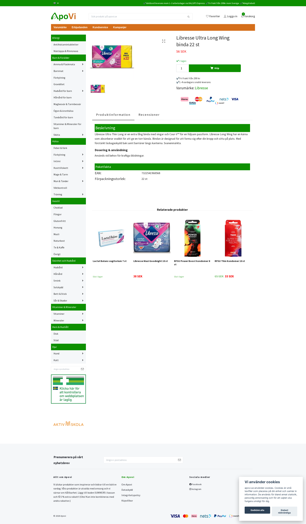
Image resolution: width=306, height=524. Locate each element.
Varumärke (60, 27)
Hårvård (58, 273)
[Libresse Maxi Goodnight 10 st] (151, 238)
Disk (56, 333)
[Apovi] (63, 16)
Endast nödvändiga (284, 511)
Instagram (196, 489)
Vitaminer (59, 313)
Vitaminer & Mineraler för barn (67, 126)
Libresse (201, 88)
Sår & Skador (60, 300)
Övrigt (57, 254)
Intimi (57, 161)
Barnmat (58, 71)
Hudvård (58, 267)
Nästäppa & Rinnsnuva (66, 51)
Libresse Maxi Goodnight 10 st (150, 261)
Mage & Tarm (61, 174)
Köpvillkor (127, 500)
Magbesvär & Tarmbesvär (67, 104)
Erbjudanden (79, 27)
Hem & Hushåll (60, 327)
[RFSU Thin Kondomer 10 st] (233, 238)
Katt (56, 360)
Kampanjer (119, 27)
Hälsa (55, 141)
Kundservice (100, 27)
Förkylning (59, 77)
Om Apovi (126, 484)
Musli (56, 234)
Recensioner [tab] (149, 115)
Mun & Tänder (61, 181)
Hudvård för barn (63, 90)
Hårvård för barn (63, 97)
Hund (56, 353)
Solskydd (58, 287)
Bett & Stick (60, 293)
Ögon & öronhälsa (63, 110)
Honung (58, 227)
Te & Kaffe (59, 247)
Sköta (57, 134)
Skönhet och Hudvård (63, 260)
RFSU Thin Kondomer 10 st (230, 261)
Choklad (58, 207)
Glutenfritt (60, 221)
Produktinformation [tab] (113, 115)
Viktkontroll (60, 187)
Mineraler (59, 320)
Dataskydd (127, 489)
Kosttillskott (61, 167)
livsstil (56, 201)
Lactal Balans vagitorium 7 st (110, 261)
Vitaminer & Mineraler (64, 307)
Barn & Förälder (60, 57)
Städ (56, 340)
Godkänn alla (257, 510)
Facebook (197, 484)
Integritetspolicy (130, 495)
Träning (58, 194)
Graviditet (59, 84)
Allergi (56, 37)
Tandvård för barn (63, 117)
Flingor (58, 214)
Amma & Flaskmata (64, 64)
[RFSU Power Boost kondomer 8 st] (192, 238)
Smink (57, 280)
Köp (217, 68)
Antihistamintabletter (66, 44)
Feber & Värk (60, 148)
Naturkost (59, 240)
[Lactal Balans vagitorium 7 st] (111, 238)
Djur (54, 346)
